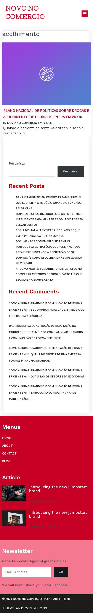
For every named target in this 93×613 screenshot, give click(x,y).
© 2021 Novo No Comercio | (23, 599)
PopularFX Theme (57, 599)
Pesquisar (17, 163)
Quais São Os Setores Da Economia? (57, 376)
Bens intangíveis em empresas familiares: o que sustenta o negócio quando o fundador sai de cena (49, 202)
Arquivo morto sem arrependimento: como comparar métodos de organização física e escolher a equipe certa (49, 274)
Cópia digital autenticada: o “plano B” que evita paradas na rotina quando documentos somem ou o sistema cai (48, 235)
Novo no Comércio (22, 122)
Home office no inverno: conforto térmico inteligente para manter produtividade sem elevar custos (49, 219)
